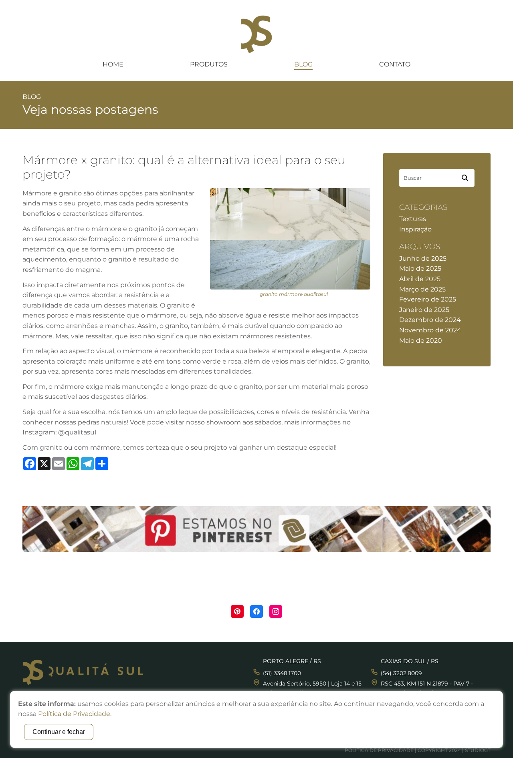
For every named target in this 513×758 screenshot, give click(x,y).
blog (303, 64)
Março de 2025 (422, 289)
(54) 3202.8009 (401, 673)
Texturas (412, 219)
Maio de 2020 (420, 340)
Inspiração (415, 229)
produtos (209, 64)
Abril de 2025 (419, 279)
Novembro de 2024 (430, 330)
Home (113, 64)
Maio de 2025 (420, 268)
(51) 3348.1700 (282, 673)
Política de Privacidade (379, 750)
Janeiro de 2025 (424, 310)
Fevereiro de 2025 (427, 299)
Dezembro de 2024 (430, 320)
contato (394, 64)
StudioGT (478, 750)
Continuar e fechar (58, 731)
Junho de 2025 (422, 258)
